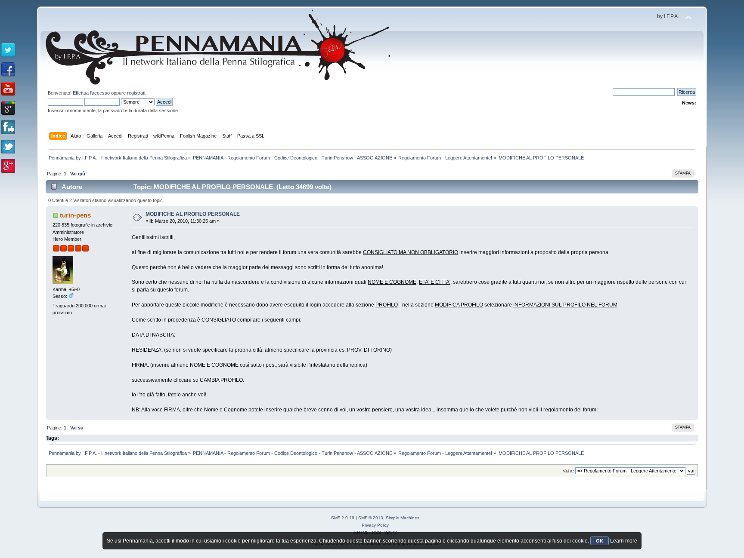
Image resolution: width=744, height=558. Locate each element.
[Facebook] (8, 69)
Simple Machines (402, 517)
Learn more (623, 541)
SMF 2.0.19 (342, 517)
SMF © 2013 (370, 517)
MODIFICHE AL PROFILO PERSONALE (193, 214)
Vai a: (568, 471)
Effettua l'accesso (91, 92)
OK (599, 540)
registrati (136, 92)
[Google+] (8, 108)
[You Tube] (8, 89)
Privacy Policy (375, 525)
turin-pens (75, 215)
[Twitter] (8, 50)
